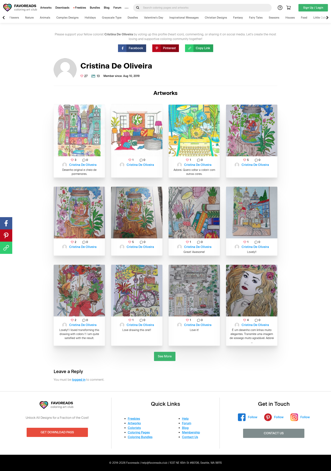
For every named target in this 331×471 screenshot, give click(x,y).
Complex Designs (67, 17)
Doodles (133, 17)
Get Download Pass (57, 432)
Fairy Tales (256, 17)
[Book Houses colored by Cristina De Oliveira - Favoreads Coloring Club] (79, 130)
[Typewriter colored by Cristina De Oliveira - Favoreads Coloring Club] (194, 130)
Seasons (274, 17)
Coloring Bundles (140, 437)
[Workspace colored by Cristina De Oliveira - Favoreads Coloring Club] (194, 212)
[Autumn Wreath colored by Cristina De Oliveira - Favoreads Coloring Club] (79, 290)
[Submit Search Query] (137, 7)
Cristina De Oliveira (83, 165)
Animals (45, 17)
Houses (290, 17)
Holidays (90, 17)
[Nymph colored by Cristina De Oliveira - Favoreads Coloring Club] (251, 290)
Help (185, 418)
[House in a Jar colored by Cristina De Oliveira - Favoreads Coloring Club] (251, 130)
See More (165, 356)
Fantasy (238, 17)
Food (304, 17)
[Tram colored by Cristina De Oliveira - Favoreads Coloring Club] (251, 212)
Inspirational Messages (184, 17)
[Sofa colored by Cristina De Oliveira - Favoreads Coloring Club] (136, 130)
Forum (117, 7)
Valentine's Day (153, 17)
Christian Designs (216, 17)
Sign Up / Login (313, 7)
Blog (107, 7)
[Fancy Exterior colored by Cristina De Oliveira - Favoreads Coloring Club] (194, 290)
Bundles (95, 7)
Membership (191, 432)
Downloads (62, 7)
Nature (29, 17)
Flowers (14, 17)
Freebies (80, 7)
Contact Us (190, 437)
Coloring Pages (139, 432)
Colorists (134, 428)
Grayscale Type (111, 17)
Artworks (46, 7)
